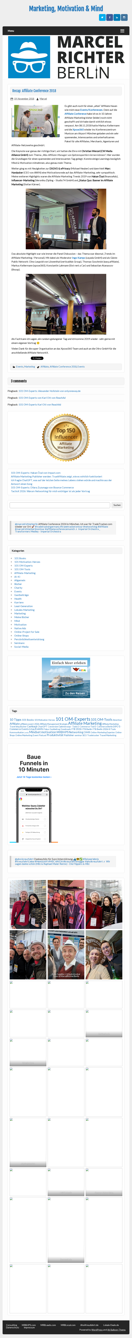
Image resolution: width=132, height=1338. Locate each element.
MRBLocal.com (68, 1325)
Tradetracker (93, 735)
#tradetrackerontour (71, 526)
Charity (18, 587)
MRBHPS (62, 732)
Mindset (35, 732)
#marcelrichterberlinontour (30, 529)
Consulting (11, 1325)
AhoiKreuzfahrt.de (89, 1325)
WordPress (97, 1329)
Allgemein (19, 580)
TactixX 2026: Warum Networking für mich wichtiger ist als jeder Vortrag (50, 491)
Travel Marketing (108, 735)
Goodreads (66, 729)
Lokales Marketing (24, 609)
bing (18, 726)
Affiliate (45, 366)
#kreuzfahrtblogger (74, 861)
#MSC (51, 861)
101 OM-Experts (23, 565)
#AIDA (59, 861)
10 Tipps (15, 719)
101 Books (20, 558)
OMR (87, 732)
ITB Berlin (87, 729)
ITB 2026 (76, 729)
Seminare (19, 643)
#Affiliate (103, 526)
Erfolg (32, 729)
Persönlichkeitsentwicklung (29, 639)
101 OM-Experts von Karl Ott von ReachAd (42, 397)
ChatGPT (42, 726)
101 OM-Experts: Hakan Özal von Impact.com (36, 472)
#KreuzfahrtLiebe (24, 861)
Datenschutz (12, 1327)
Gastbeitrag (55, 729)
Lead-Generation (23, 606)
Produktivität (55, 735)
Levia (26, 732)
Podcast (42, 735)
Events (19, 366)
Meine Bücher (21, 617)
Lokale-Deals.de (111, 1325)
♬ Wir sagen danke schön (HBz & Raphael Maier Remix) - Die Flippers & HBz (62, 862)
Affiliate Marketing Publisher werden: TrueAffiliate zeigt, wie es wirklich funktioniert (56, 476)
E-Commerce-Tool (86, 726)
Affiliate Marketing (85, 723)
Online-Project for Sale (26, 631)
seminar (78, 735)
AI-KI (17, 576)
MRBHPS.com (29, 1325)
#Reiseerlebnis (91, 859)
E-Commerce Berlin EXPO (106, 726)
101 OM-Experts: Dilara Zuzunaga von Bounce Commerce (42, 487)
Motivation (20, 624)
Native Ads (20, 628)
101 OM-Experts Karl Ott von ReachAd (40, 404)
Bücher (18, 584)
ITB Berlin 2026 (100, 729)
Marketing (29, 366)
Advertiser (117, 720)
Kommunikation (17, 732)
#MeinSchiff (41, 861)
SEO (84, 735)
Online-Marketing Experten (102, 732)
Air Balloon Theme (116, 1329)
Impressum (29, 1327)
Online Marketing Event (27, 735)
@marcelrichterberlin (26, 524)
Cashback (32, 726)
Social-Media (21, 646)
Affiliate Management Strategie (54, 724)
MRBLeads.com (48, 1325)
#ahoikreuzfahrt (94, 861)
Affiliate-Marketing (25, 573)
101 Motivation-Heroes (27, 561)
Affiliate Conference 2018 (63, 366)
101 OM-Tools (22, 569)
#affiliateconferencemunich (60, 529)
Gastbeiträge (21, 594)
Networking (76, 732)
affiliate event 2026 (29, 724)
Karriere (19, 602)
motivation (48, 732)
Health (18, 598)
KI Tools (112, 729)
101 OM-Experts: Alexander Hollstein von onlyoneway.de (49, 390)
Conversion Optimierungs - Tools (62, 726)
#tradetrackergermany (47, 526)
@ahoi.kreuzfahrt (24, 859)
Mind (17, 620)
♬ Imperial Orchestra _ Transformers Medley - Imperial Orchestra (57, 530)
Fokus (46, 729)
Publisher (69, 735)
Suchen (117, 505)
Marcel (43, 98)
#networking (90, 526)
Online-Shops (21, 635)
